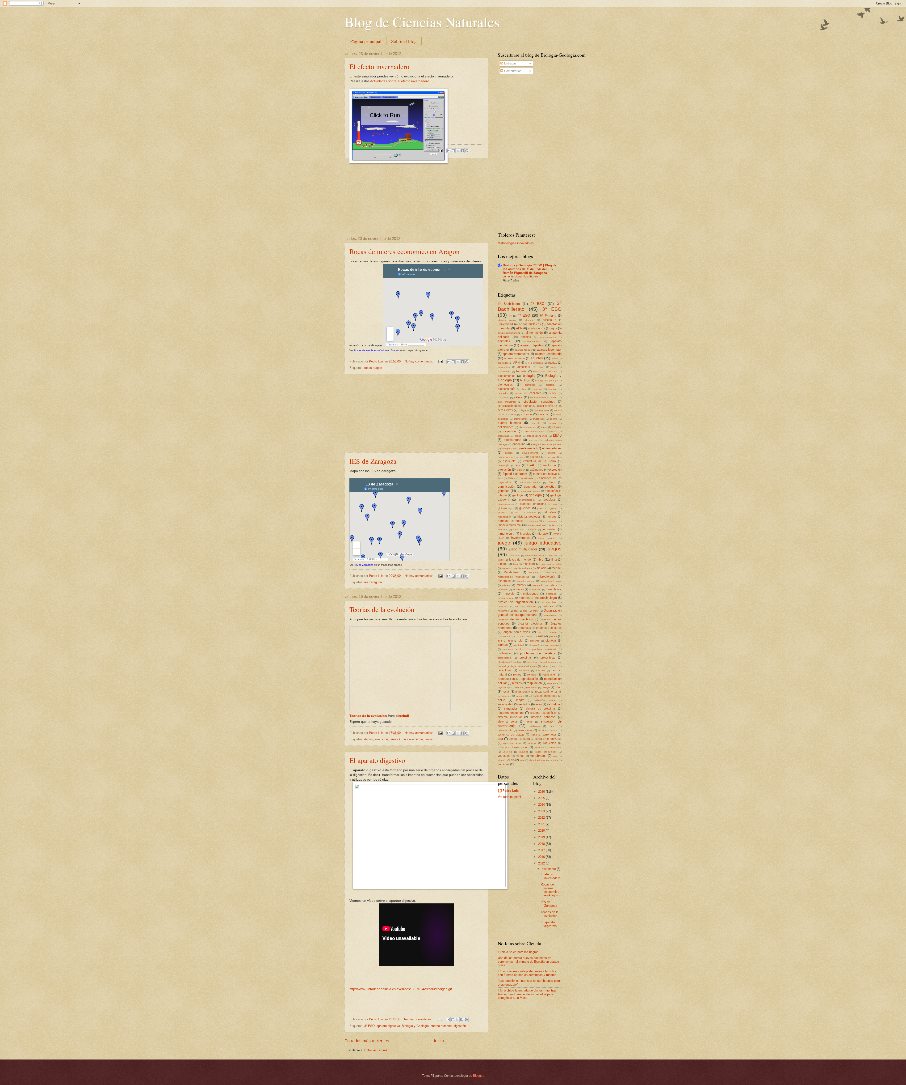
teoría (428, 739)
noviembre (549, 869)
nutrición (548, 606)
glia (555, 504)
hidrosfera (549, 512)
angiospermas (548, 337)
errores (521, 457)
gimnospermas (506, 504)
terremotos (550, 734)
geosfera (549, 499)
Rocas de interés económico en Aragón (404, 251)
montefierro (535, 589)
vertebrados (538, 755)
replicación (549, 674)
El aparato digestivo (377, 760)
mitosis (521, 585)
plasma (533, 645)
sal (530, 696)
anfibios (526, 337)
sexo (539, 704)
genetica (550, 486)
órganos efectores (530, 623)
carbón (553, 393)
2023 (542, 811)
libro (540, 559)
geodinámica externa (528, 491)
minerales (504, 580)
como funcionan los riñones (520, 276)
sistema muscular (510, 717)
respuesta (552, 683)
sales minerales (547, 695)
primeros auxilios (513, 649)
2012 (542, 863)
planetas (551, 640)
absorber (529, 320)
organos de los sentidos (515, 619)
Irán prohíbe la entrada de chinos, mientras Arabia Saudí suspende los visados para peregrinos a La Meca (527, 994)
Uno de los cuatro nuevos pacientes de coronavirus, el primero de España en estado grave (528, 961)
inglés (533, 529)
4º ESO (524, 315)
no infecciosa (549, 602)
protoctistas (548, 657)
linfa (554, 559)
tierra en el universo (548, 738)
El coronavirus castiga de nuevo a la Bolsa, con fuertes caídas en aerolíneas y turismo (527, 973)
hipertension (504, 516)
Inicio (439, 1040)
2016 (542, 857)
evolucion (549, 465)
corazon (526, 414)
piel (521, 640)
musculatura (554, 589)
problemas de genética (537, 653)
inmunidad (549, 529)
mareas (506, 568)
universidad (555, 747)
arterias (552, 362)
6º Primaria (548, 315)
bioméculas (505, 384)
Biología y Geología (415, 1026)
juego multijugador (523, 549)
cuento (554, 418)
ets (518, 465)
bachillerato (504, 371)
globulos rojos (506, 508)
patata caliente (524, 636)
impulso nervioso (535, 525)
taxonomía (525, 730)
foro (500, 478)
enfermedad (528, 448)
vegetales (504, 755)
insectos (525, 533)
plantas (503, 645)
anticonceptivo (532, 341)
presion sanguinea (551, 645)
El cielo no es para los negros (518, 952)
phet (510, 640)
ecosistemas (512, 440)
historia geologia (528, 516)
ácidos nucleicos (530, 324)
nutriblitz (531, 606)
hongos (551, 516)
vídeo (501, 760)
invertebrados (520, 538)
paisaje (553, 632)
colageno (524, 410)
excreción (555, 469)
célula (518, 397)
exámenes (536, 469)
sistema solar (507, 721)
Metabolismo (512, 572)
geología (535, 495)
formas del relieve (545, 473)
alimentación (534, 332)
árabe (554, 358)
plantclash (518, 645)
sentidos (524, 704)
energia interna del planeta (546, 444)
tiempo (513, 738)
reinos (517, 674)
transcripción (520, 747)
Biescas (537, 371)
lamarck (395, 739)
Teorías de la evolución (381, 609)
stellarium (534, 726)
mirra (559, 581)
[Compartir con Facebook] (462, 150)
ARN (516, 362)
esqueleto (509, 461)
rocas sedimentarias (548, 691)
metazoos (551, 572)
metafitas (533, 572)
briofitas (553, 389)
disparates (503, 435)
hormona (503, 520)
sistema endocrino (511, 713)
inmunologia (506, 533)
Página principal (366, 41)
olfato (536, 610)
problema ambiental (544, 649)
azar (553, 367)
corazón (543, 414)
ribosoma (532, 687)
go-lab (540, 508)
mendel (557, 568)
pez (500, 640)
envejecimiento (530, 452)
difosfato (557, 427)
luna (515, 564)
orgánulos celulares (549, 627)
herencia (531, 512)
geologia (518, 495)
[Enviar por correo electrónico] (448, 150)
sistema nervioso (542, 717)
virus (511, 760)
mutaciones (530, 593)
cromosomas (521, 418)
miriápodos (546, 581)
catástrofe (503, 397)
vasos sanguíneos (546, 751)
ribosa (519, 687)
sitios (529, 721)
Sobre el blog (404, 41)
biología (529, 376)
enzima (551, 452)
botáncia (537, 389)
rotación (506, 696)
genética (503, 491)
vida (555, 756)
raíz (556, 666)
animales (504, 341)
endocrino (518, 444)
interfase (542, 533)
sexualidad (554, 704)
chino (554, 397)
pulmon (518, 662)
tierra (526, 738)
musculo (509, 593)
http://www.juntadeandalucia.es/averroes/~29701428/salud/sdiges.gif (400, 989)
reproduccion (506, 678)
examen (520, 469)
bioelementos (506, 375)
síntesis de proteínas (541, 708)
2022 (542, 817)
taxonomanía (505, 730)
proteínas (526, 657)
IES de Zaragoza (372, 461)
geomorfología (527, 499)
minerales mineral (525, 581)
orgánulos (524, 627)
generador (530, 486)
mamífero (529, 563)
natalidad (551, 593)
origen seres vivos (516, 632)
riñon (558, 687)
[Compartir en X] (457, 150)
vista (522, 760)
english (509, 452)
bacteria (521, 371)
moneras (518, 589)
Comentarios (512, 71)
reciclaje (540, 670)
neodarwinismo (413, 739)
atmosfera (523, 367)
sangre (520, 700)
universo (507, 751)
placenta (534, 640)
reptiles (517, 683)
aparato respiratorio (548, 354)
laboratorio (514, 555)
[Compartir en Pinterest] (466, 150)
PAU (540, 636)
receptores (505, 670)
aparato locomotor (549, 349)
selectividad (505, 704)
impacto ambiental (509, 525)
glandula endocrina (533, 503)
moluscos (503, 589)
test (500, 738)
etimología (503, 465)
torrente (532, 743)
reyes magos (505, 687)
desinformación (528, 427)
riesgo (546, 687)
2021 (542, 824)
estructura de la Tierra (539, 461)
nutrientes (503, 610)
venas (520, 755)
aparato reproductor (516, 354)
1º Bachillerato (509, 304)
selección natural (545, 700)
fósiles (511, 478)
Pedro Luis (511, 790)
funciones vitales (530, 482)
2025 (542, 798)
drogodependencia (537, 435)
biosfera (550, 384)
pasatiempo (504, 636)
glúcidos (525, 508)
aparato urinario (514, 358)
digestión (459, 1026)
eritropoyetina (505, 457)
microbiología (546, 576)
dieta (544, 427)
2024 (542, 804)
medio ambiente (523, 568)
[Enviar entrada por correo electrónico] (440, 150)
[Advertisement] (416, 198)
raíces (545, 666)
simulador (510, 708)
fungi (552, 482)
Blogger (478, 1075)
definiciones (505, 427)
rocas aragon (373, 368)
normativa (503, 606)
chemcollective (538, 397)
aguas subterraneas (509, 333)
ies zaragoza (373, 582)
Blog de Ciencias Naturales (421, 21)
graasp (553, 508)
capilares (535, 393)
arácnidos (503, 363)
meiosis (541, 568)
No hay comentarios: (419, 361)
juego (504, 542)
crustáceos (539, 418)
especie (535, 456)
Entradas (509, 63)
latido (501, 559)
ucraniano (539, 747)
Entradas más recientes (366, 1040)
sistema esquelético (543, 712)
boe (524, 389)
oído (525, 610)
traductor (503, 747)
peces (553, 636)
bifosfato (552, 371)
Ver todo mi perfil (509, 797)
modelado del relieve (545, 585)
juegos (554, 548)
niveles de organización (515, 602)
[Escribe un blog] (453, 150)
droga (518, 435)
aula (541, 367)
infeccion (503, 529)
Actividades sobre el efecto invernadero (399, 81)
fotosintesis (527, 478)
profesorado (504, 657)
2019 (542, 837)
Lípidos (502, 563)
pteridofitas (504, 662)
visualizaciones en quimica (543, 760)
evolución (381, 739)
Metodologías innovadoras (516, 243)
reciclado (524, 670)
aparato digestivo (388, 1026)
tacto (552, 726)
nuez (517, 606)
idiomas (533, 521)
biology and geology (546, 380)
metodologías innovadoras (513, 576)
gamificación (506, 486)
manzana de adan (551, 564)
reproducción (529, 679)
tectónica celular (547, 730)
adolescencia (536, 328)
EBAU (557, 435)
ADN (519, 328)
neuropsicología (546, 598)
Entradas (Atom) (375, 1050)
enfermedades (552, 448)
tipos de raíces (512, 743)
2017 (542, 850)
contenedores (541, 410)
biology (525, 380)
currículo (535, 423)
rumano (520, 696)
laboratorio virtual (534, 555)
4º (510, 316)
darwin (368, 739)
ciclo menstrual (507, 401)
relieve (531, 674)
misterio (506, 585)
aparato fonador (524, 350)
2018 (542, 844)
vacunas (523, 751)
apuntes (537, 358)
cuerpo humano (441, 1026)
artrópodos (504, 367)
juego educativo (543, 542)
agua (553, 328)
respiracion (534, 683)
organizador (550, 615)
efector (533, 440)
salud (501, 700)
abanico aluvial (507, 320)
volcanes (503, 764)
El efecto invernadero (379, 66)
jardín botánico (547, 538)
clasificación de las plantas (515, 405)
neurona (524, 597)
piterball (402, 716)
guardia (515, 512)
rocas (506, 691)
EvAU (531, 465)
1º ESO (538, 304)
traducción (549, 743)
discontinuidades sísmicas (540, 431)
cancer (518, 393)
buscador (503, 393)
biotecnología (506, 388)
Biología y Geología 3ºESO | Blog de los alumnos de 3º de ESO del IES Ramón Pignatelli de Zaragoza (529, 269)
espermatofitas (553, 457)
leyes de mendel (520, 559)
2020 (542, 830)
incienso (553, 525)
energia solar (509, 448)
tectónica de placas (511, 734)
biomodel (530, 384)
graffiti (501, 512)
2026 (542, 791)
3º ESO (369, 1026)
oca (516, 610)
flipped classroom (515, 474)
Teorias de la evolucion (368, 716)
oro (539, 632)
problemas (505, 653)
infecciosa (518, 529)
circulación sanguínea (539, 401)
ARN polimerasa (534, 363)
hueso (520, 520)
